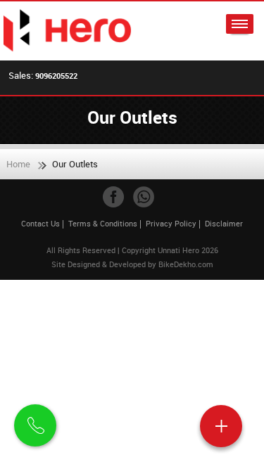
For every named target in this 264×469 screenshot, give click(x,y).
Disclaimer (224, 223)
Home (18, 164)
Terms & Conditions (102, 223)
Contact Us (40, 223)
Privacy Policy (171, 223)
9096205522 (56, 75)
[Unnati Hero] (68, 31)
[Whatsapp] (143, 196)
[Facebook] (113, 196)
